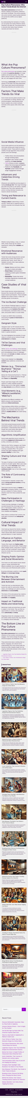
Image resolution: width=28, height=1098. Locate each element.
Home (6, 1089)
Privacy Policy (14, 1091)
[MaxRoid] (3, 1)
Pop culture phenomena (7, 71)
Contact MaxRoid (19, 1089)
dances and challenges (11, 348)
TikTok (7, 163)
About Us (11, 1089)
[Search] (24, 1009)
